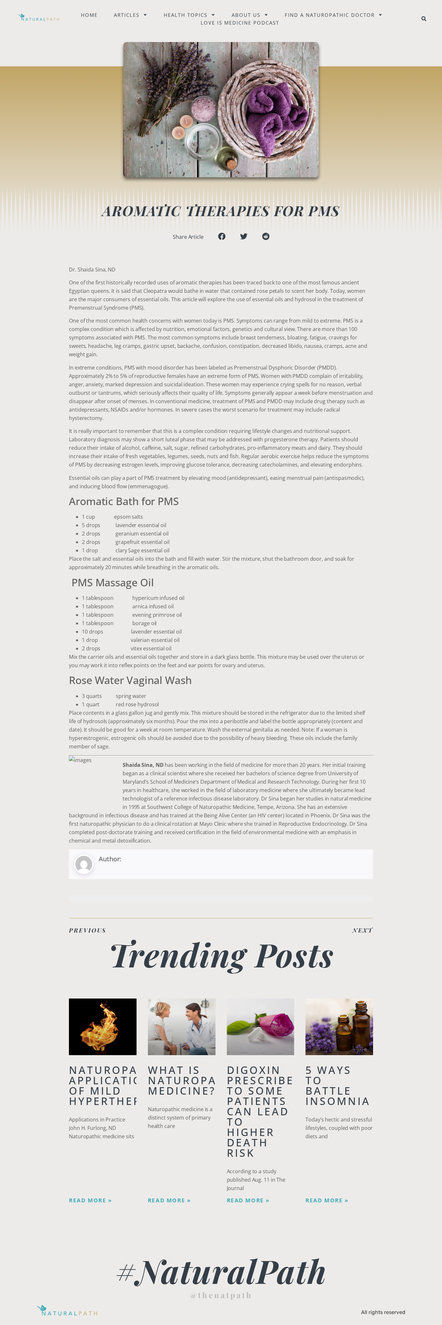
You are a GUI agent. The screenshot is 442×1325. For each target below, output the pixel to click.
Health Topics (185, 15)
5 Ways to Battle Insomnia (337, 1085)
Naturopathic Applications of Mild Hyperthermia (118, 1085)
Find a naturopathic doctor (330, 15)
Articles (126, 15)
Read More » (90, 1200)
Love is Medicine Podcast (240, 22)
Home (89, 15)
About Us (246, 15)
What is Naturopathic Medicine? (197, 1080)
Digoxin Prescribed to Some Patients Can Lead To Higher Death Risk (265, 1111)
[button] (423, 18)
